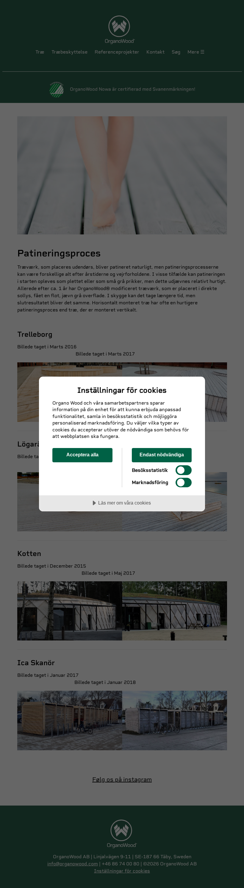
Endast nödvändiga (162, 454)
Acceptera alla (82, 454)
